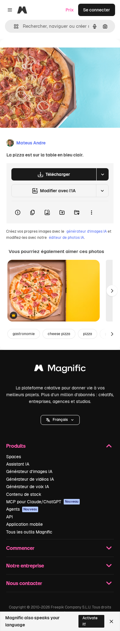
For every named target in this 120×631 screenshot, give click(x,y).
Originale (40, 53)
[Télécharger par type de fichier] (102, 174)
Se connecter (96, 10)
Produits (16, 445)
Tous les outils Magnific (29, 532)
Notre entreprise (25, 565)
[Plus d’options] (91, 212)
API (9, 517)
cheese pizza (59, 333)
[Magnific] (60, 369)
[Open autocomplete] (13, 26)
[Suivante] (112, 291)
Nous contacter (24, 583)
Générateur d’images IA (29, 471)
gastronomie (24, 333)
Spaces (13, 456)
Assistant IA (17, 464)
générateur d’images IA (86, 231)
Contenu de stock (23, 494)
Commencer (20, 548)
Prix (70, 10)
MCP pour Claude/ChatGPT (42, 501)
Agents (21, 509)
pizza (87, 333)
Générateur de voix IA (27, 486)
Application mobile (24, 524)
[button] (60, 420)
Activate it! (90, 621)
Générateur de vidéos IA (30, 479)
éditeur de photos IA (66, 237)
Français (60, 419)
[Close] (111, 621)
